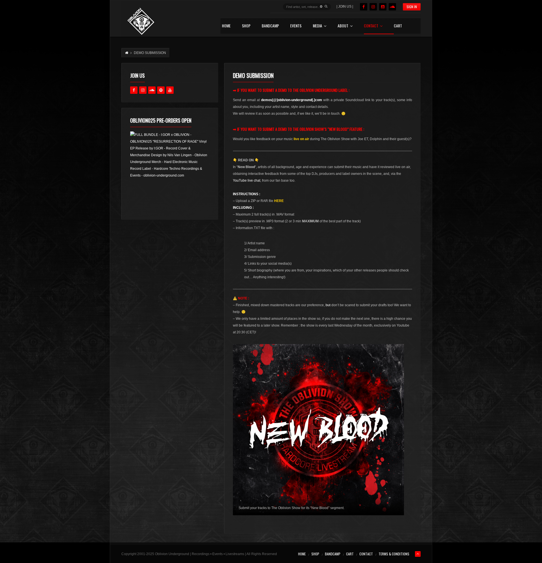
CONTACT (371, 26)
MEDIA (317, 26)
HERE (279, 201)
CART (398, 26)
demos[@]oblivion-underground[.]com (291, 100)
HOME (226, 26)
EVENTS (295, 26)
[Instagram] (373, 6)
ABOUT (343, 26)
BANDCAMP (270, 26)
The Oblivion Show (308, 129)
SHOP (246, 26)
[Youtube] (170, 90)
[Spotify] (161, 90)
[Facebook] (363, 6)
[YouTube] (382, 6)
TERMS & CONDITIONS (394, 553)
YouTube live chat (246, 180)
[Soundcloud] (392, 6)
